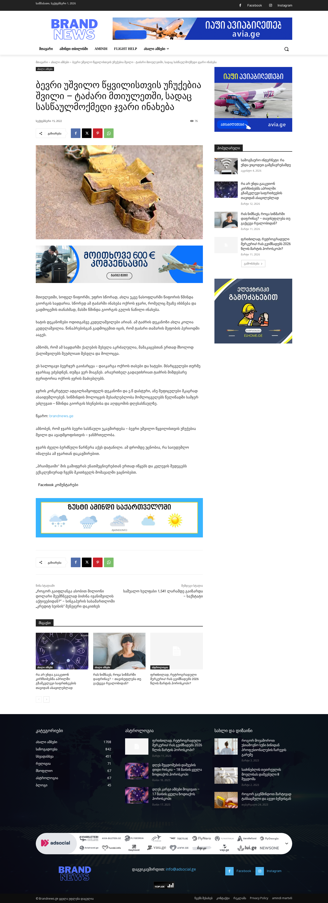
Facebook (254, 5)
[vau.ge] (156, 849)
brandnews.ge (61, 416)
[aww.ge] (179, 849)
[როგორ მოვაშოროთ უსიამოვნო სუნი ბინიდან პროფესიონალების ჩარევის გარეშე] (226, 746)
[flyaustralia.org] (224, 839)
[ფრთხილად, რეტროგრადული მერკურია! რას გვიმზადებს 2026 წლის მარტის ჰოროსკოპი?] (176, 651)
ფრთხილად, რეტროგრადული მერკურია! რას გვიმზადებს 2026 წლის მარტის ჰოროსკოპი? (174, 679)
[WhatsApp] (109, 133)
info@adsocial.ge (181, 869)
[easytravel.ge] (134, 849)
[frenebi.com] (156, 839)
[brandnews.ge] (74, 29)
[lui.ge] (246, 849)
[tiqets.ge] (179, 839)
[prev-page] (39, 699)
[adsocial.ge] (56, 851)
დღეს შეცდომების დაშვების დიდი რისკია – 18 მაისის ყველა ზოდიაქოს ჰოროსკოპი (177, 769)
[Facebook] (240, 5)
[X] (86, 133)
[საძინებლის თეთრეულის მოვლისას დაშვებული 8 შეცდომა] (226, 775)
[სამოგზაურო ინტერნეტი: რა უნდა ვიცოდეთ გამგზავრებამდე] (226, 166)
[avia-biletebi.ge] (111, 839)
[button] (286, 49)
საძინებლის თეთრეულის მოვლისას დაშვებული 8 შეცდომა (261, 774)
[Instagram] (270, 5)
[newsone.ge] (269, 849)
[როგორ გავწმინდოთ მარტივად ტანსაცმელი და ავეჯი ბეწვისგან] (226, 800)
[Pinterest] (98, 133)
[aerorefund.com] (246, 839)
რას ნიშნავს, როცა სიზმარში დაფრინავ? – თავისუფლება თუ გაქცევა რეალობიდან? (117, 679)
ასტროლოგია (160, 667)
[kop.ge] (201, 849)
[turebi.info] (111, 849)
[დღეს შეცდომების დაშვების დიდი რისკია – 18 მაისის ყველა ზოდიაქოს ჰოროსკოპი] (136, 771)
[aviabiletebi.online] (88, 839)
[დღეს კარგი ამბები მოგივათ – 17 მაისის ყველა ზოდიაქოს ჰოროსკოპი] (136, 795)
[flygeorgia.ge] (134, 839)
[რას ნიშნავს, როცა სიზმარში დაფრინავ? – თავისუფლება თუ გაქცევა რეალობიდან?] (119, 651)
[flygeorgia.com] (269, 839)
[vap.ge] (224, 849)
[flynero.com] (201, 839)
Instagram (285, 5)
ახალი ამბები (60, 62)
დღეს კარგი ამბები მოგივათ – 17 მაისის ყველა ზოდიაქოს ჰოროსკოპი (176, 794)
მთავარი (42, 62)
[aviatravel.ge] (88, 849)
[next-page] (46, 699)
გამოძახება (251, 263)
